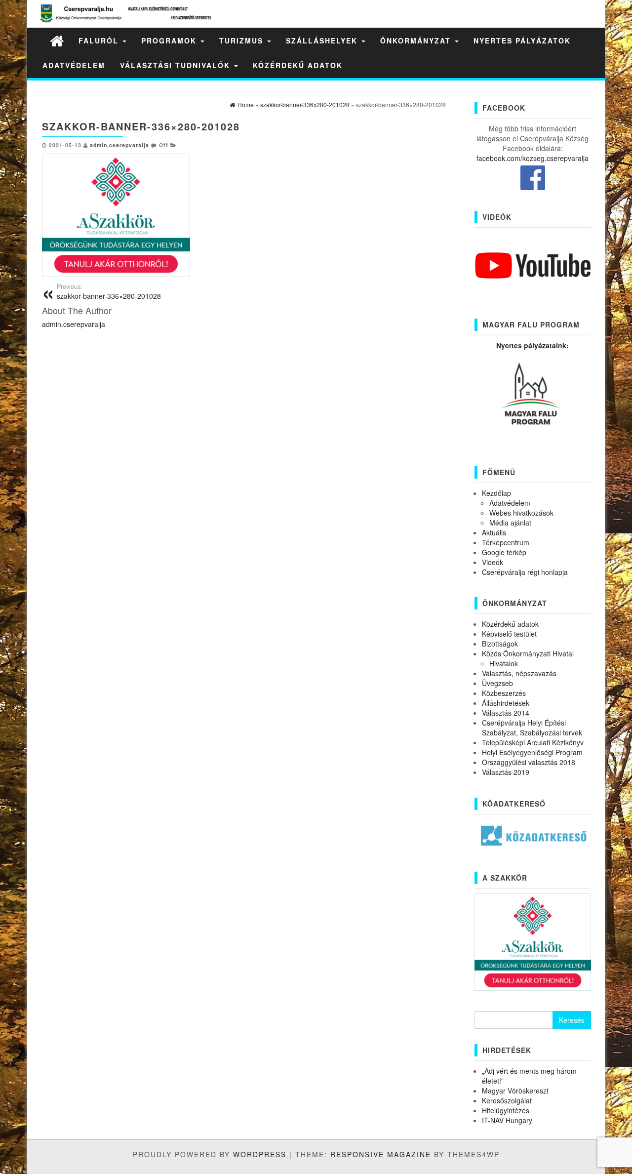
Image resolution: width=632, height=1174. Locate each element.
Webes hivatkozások (521, 513)
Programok (170, 40)
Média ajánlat (510, 522)
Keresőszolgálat (507, 1100)
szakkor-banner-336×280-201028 (109, 291)
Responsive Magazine (380, 1154)
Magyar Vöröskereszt (515, 1090)
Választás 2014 (505, 713)
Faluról (100, 40)
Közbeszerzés (504, 693)
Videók (492, 562)
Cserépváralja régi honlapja (525, 572)
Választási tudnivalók (176, 65)
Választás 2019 (505, 772)
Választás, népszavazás (519, 673)
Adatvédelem (73, 65)
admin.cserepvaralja (119, 145)
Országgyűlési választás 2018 (528, 762)
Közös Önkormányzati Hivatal (528, 653)
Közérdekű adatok (298, 65)
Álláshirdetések (505, 703)
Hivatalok (503, 663)
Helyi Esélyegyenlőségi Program (532, 752)
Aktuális (494, 532)
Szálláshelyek (323, 40)
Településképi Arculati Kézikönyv (533, 742)
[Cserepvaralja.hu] (57, 40)
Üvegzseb (497, 683)
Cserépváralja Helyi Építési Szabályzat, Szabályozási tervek (532, 727)
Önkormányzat (417, 40)
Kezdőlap (496, 493)
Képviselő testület (509, 634)
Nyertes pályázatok (522, 40)
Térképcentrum (505, 542)
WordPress (259, 1154)
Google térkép (504, 552)
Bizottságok (500, 643)
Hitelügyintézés (505, 1110)
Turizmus (242, 40)
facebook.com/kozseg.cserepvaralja (532, 158)
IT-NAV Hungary (507, 1120)
